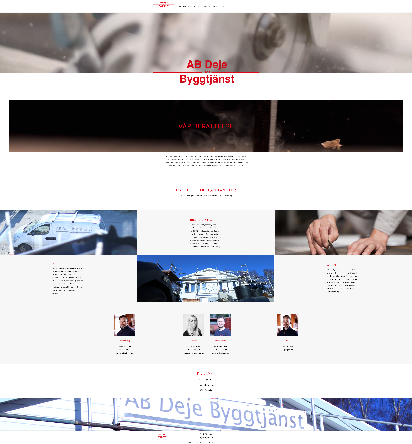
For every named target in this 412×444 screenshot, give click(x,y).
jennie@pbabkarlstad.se (193, 353)
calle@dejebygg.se (287, 350)
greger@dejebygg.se (124, 353)
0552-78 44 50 (124, 350)
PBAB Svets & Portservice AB (216, 443)
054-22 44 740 (193, 350)
